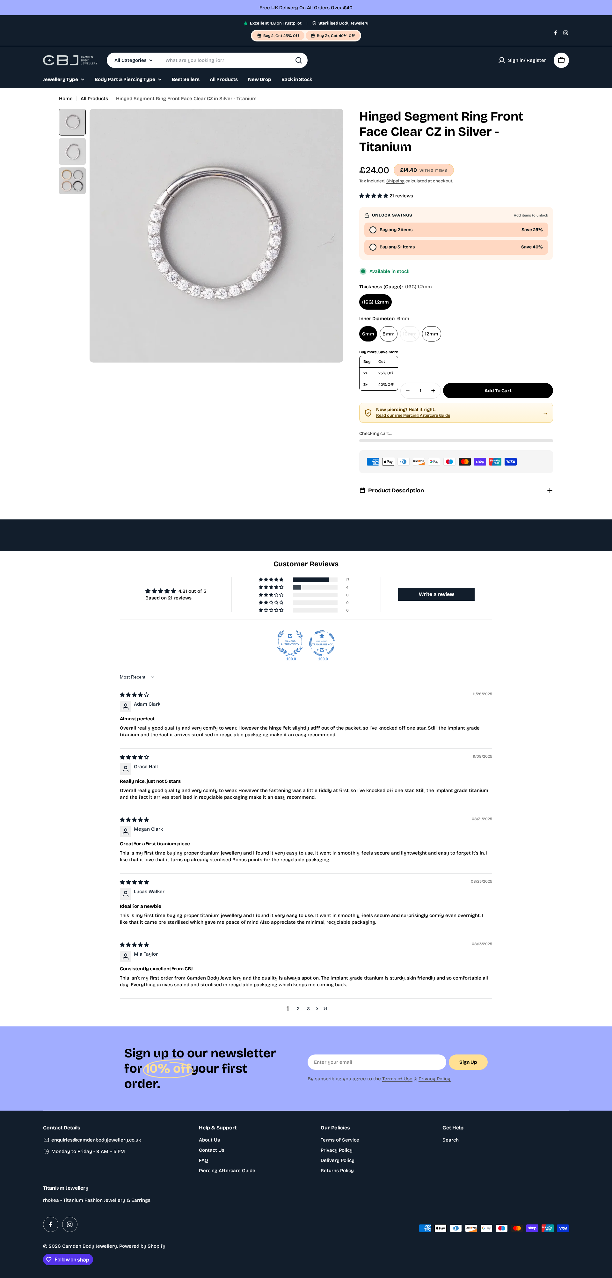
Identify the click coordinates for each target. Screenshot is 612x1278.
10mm (411, 336)
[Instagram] (566, 33)
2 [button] (298, 1008)
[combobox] (207, 60)
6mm (368, 334)
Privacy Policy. (435, 1079)
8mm (388, 334)
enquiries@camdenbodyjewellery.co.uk (96, 1140)
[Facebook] (555, 33)
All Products (94, 98)
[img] (134, 695)
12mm (431, 334)
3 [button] (308, 1008)
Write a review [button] (436, 594)
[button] (374, 196)
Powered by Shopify (142, 1246)
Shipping (395, 181)
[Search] (298, 60)
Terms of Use (397, 1079)
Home (66, 98)
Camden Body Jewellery (89, 1246)
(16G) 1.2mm (375, 302)
